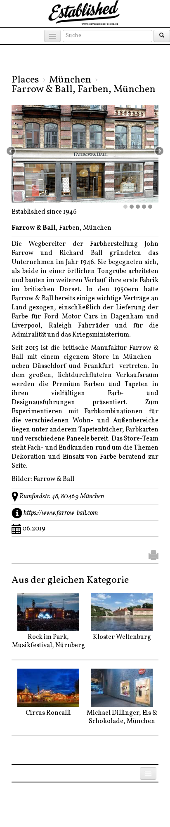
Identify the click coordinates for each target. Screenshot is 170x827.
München (70, 80)
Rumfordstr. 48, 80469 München (61, 496)
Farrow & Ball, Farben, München (84, 89)
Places (25, 80)
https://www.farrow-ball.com (61, 513)
